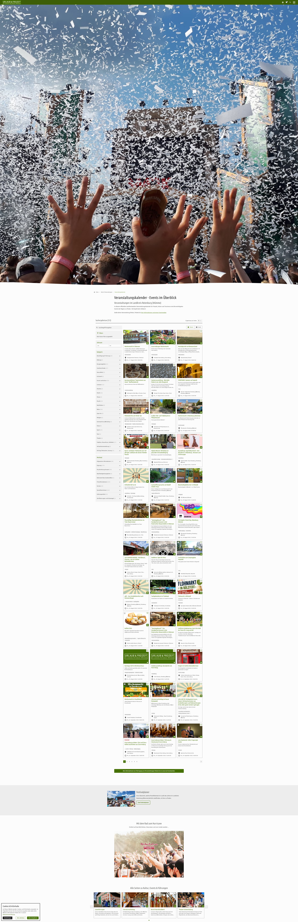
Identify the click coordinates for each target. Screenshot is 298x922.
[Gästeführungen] (107, 899)
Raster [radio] (191, 327)
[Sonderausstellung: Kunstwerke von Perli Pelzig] (162, 656)
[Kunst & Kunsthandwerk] (163, 899)
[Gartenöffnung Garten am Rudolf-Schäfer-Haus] (162, 475)
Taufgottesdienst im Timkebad (160, 596)
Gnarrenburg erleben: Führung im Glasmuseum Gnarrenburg (161, 741)
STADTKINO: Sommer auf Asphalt (187, 380)
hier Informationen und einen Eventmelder (153, 312)
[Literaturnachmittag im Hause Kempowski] (162, 690)
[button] (294, 2)
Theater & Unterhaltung (186, 909)
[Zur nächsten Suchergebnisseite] (201, 761)
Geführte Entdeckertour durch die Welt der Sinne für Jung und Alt (189, 629)
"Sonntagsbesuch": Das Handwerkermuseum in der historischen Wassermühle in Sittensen (162, 630)
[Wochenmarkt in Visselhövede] (136, 690)
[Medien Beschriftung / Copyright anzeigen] (297, 284)
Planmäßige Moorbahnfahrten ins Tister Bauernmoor (134, 521)
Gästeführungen (100, 909)
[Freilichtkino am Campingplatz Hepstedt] (189, 548)
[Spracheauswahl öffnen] (283, 2)
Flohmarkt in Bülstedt (184, 596)
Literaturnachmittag (129, 909)
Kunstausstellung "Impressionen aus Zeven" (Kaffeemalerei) (135, 381)
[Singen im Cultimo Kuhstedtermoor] (189, 656)
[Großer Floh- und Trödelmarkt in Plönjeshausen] (162, 406)
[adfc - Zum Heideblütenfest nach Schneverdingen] (136, 587)
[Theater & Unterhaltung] (191, 899)
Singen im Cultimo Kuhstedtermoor (188, 666)
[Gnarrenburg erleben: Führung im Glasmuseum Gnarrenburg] (162, 731)
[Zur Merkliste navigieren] (286, 1)
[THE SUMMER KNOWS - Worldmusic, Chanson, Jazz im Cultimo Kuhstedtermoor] (136, 548)
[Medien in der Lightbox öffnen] (121, 799)
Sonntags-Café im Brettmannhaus (134, 666)
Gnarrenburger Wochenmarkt (160, 346)
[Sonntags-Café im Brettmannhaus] (136, 656)
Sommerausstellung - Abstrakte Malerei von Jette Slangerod (160, 381)
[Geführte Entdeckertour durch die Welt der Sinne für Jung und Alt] (189, 619)
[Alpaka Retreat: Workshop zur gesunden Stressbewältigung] (162, 441)
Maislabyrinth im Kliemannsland (187, 346)
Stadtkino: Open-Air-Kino (158, 557)
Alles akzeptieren (32, 918)
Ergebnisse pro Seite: (191, 320)
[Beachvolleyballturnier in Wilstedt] (189, 475)
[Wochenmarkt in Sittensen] (136, 337)
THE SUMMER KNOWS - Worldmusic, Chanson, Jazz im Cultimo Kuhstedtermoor (135, 559)
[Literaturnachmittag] (135, 899)
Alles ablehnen (21, 918)
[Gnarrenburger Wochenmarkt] (162, 337)
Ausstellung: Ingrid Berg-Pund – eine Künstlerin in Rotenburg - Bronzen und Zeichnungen (189, 452)
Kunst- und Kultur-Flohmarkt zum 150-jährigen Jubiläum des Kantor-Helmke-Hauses (136, 452)
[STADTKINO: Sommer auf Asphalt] (189, 371)
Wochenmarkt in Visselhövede (133, 699)
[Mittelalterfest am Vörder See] (136, 406)
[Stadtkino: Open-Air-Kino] (162, 548)
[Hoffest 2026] (136, 619)
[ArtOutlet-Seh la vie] (136, 475)
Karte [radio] (199, 327)
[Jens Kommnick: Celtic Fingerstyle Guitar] (189, 731)
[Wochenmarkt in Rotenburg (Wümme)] (189, 406)
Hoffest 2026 (128, 628)
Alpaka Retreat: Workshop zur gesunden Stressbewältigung (160, 451)
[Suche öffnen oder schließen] (290, 2)
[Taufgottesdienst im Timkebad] (162, 587)
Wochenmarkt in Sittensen (132, 346)
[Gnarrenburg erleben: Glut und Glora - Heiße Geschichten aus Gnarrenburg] (136, 731)
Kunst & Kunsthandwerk (158, 909)
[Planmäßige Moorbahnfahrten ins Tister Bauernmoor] (136, 511)
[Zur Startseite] (11, 2)
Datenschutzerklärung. (9, 914)
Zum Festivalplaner (143, 802)
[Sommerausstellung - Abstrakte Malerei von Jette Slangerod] (162, 371)
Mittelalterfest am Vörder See (133, 416)
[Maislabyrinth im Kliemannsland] (189, 337)
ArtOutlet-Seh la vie (130, 485)
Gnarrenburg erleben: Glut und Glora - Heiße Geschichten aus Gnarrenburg (136, 743)
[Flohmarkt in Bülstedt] (189, 587)
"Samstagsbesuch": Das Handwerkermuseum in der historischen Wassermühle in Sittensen (162, 522)
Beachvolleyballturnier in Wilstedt (188, 485)
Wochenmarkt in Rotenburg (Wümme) (189, 416)
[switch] (147, 331)
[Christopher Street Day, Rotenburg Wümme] (189, 511)
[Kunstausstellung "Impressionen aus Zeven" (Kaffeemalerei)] (136, 371)
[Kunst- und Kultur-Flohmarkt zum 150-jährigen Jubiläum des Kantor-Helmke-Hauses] (136, 441)
